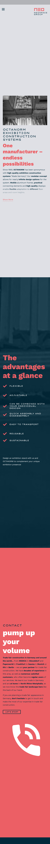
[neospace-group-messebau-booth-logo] (40, 11)
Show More (8, 199)
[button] (3, 9)
